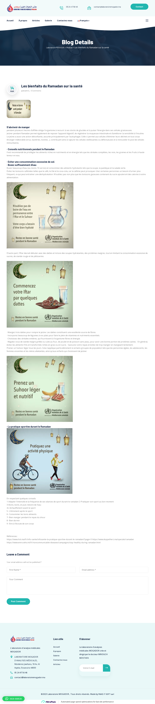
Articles (36, 20)
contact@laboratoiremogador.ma (107, 7)
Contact (139, 6)
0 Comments (36, 90)
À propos (23, 20)
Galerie (48, 20)
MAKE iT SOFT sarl (106, 694)
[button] (13, 698)
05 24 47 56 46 (72, 7)
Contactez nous (64, 20)
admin (26, 90)
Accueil (10, 20)
